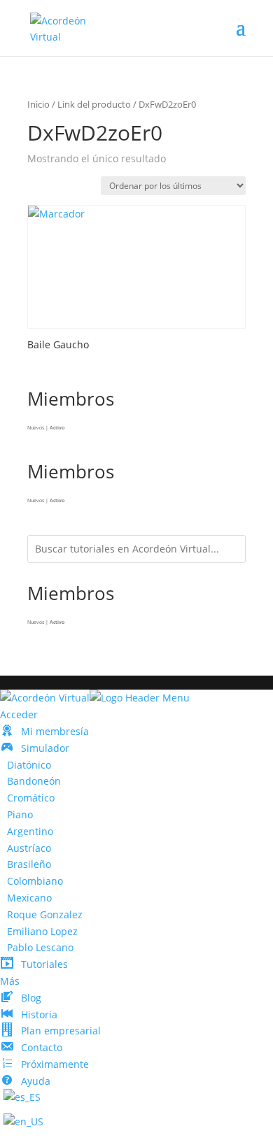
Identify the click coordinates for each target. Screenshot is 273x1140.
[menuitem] (44, 731)
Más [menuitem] (10, 981)
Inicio (38, 104)
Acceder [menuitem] (19, 714)
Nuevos (35, 428)
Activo (57, 428)
